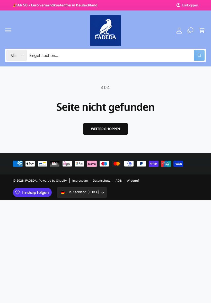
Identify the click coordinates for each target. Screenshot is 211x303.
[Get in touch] (190, 30)
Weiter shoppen (105, 129)
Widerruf (133, 180)
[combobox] (117, 55)
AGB (119, 180)
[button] (8, 30)
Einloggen (190, 5)
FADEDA (31, 180)
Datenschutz (101, 180)
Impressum (80, 180)
